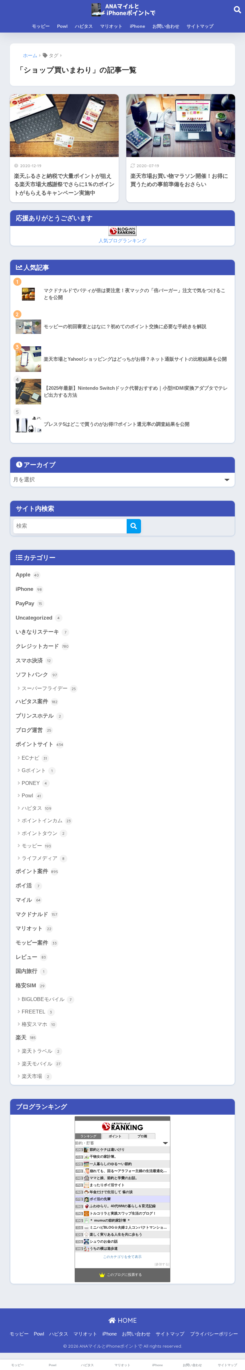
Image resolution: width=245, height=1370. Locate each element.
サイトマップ (200, 26)
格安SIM (30, 985)
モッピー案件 (36, 943)
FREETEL (37, 1011)
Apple (27, 575)
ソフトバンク (36, 675)
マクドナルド (36, 914)
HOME (126, 1320)
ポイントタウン (43, 833)
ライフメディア (43, 858)
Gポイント (37, 770)
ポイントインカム (46, 820)
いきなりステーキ (41, 632)
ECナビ (34, 758)
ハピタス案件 (36, 701)
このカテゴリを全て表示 (122, 1257)
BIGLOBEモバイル (46, 999)
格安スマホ (38, 1024)
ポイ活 (27, 886)
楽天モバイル (41, 1063)
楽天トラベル (41, 1051)
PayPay (29, 603)
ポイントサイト (39, 744)
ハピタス (84, 26)
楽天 (26, 1038)
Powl (62, 26)
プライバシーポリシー (214, 1333)
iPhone (137, 26)
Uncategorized (38, 618)
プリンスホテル (38, 716)
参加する (162, 1264)
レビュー (31, 957)
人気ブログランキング (122, 240)
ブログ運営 (33, 730)
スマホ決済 (33, 661)
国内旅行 (30, 971)
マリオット (111, 26)
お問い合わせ (165, 26)
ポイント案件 (37, 871)
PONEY (34, 783)
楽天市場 (35, 1076)
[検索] (134, 526)
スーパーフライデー (49, 688)
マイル (28, 900)
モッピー (41, 26)
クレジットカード (42, 646)
